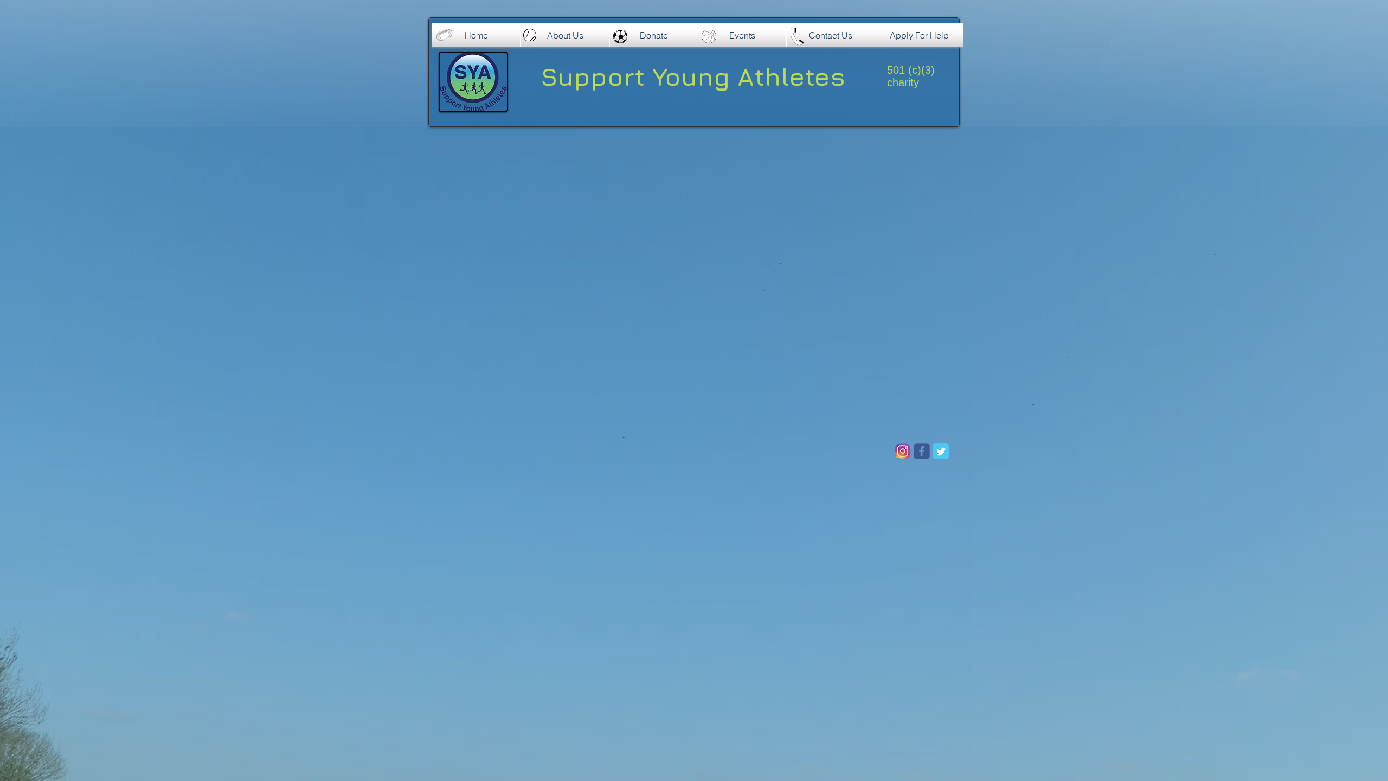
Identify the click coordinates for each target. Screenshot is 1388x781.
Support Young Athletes (693, 76)
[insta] (903, 451)
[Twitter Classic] (941, 451)
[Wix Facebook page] (922, 451)
